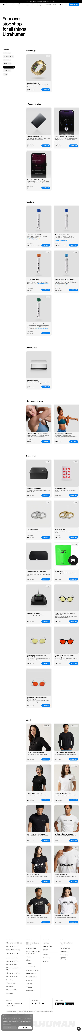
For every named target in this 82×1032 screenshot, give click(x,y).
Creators (45, 961)
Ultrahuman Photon (12, 976)
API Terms (29, 987)
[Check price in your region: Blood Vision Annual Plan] (66, 219)
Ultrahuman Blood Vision (13, 973)
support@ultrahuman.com (14, 1003)
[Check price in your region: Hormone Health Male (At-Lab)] (38, 308)
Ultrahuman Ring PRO (33, 83)
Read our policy (7, 1024)
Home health (7, 63)
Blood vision (7, 60)
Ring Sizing (29, 980)
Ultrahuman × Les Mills (32, 970)
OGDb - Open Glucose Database (32, 943)
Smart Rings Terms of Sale (67, 943)
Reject (9, 1027)
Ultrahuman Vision (11, 990)
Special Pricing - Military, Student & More (33, 952)
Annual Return (30, 990)
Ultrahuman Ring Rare (12, 953)
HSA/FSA (55, 4)
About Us (46, 943)
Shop (60, 4)
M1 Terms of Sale (65, 948)
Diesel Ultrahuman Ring (13, 949)
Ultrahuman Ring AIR (12, 946)
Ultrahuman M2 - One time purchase (37, 433)
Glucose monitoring (9, 67)
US (62, 4)
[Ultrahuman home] (4, 4)
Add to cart (46, 89)
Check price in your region (32, 238)
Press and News (47, 946)
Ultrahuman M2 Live (12, 961)
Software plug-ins (8, 56)
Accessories (7, 70)
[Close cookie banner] (31, 1016)
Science (28, 960)
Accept (25, 1027)
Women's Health (11, 983)
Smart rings (7, 53)
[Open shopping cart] (66, 4)
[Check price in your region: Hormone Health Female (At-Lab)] (66, 264)
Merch (5, 74)
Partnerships (47, 958)
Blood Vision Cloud (31, 977)
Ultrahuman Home (11, 964)
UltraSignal (29, 983)
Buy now (46, 245)
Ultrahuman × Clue (31, 967)
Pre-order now (74, 4)
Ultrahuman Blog (31, 948)
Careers (45, 949)
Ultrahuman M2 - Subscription (63, 433)
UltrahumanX (49, 4)
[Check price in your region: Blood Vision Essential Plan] (38, 219)
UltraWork (29, 963)
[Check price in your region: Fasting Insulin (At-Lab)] (38, 264)
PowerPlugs (9, 980)
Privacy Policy (64, 951)
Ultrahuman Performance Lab (13, 968)
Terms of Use (64, 955)
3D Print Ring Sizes (31, 973)
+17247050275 (10, 1005)
